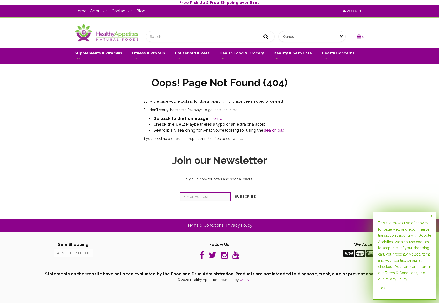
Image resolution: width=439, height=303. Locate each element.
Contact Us (122, 11)
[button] (360, 36)
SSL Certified (74, 253)
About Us (99, 11)
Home (80, 11)
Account (354, 11)
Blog (140, 11)
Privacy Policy (396, 279)
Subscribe (245, 196)
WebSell (246, 280)
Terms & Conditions (401, 273)
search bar (273, 130)
